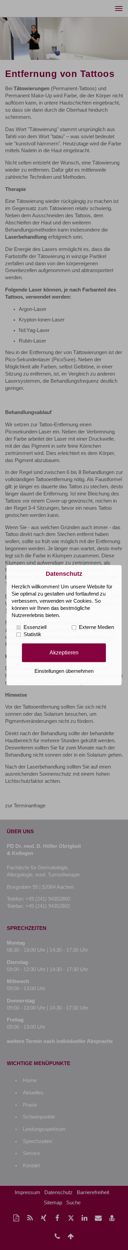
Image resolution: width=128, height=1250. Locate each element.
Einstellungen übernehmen (64, 671)
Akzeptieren (64, 652)
